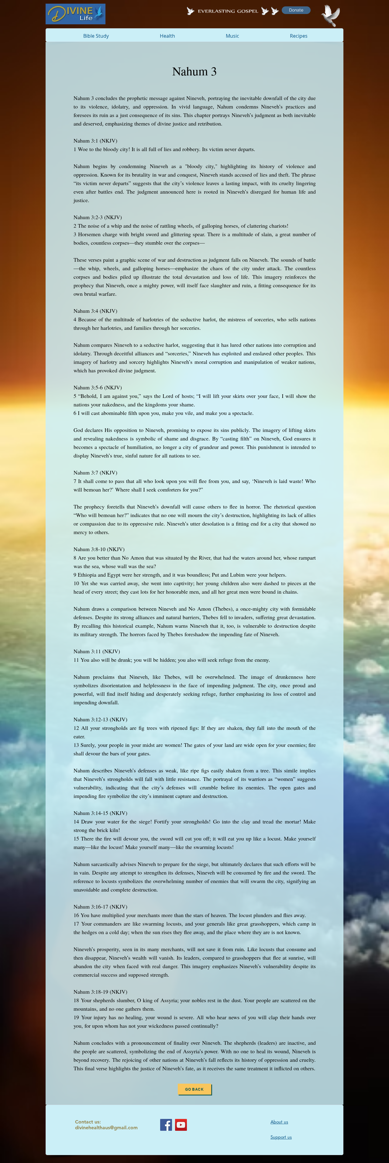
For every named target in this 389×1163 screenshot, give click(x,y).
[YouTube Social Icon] (181, 1125)
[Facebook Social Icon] (166, 1125)
